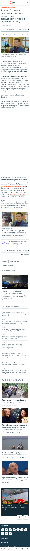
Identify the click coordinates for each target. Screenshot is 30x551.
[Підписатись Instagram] (18, 529)
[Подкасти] (22, 549)
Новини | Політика (8, 7)
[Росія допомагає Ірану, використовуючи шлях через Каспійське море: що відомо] (15, 443)
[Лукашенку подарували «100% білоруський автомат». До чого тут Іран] (15, 468)
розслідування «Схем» (17, 194)
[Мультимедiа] (16, 549)
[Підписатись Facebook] (2, 529)
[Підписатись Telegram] (25, 529)
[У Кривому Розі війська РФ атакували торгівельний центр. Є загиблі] (15, 496)
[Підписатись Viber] (21, 529)
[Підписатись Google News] (6, 529)
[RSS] (2, 533)
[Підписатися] (10, 533)
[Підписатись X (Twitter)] (10, 529)
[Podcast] (6, 533)
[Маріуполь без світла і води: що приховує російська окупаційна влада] (15, 390)
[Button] (11, 29)
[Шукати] (27, 549)
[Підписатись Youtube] (14, 529)
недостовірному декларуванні (11, 186)
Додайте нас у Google (7, 549)
